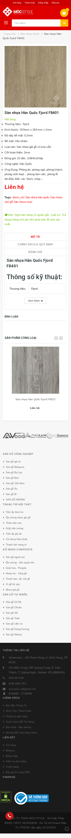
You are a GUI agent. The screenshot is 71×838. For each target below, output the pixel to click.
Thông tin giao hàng (16, 716)
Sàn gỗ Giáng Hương (17, 629)
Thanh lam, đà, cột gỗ (18, 578)
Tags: (9, 197)
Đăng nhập (43, 3)
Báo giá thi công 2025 (18, 772)
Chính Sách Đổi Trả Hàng (20, 721)
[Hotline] (9, 816)
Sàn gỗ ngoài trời (15, 557)
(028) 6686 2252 (17, 683)
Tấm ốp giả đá (13, 533)
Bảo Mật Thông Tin (16, 705)
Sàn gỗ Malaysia (15, 467)
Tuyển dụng (12, 766)
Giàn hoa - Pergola (16, 568)
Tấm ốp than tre (14, 512)
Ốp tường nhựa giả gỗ (18, 517)
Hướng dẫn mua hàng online (21, 732)
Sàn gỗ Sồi (12, 612)
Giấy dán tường (14, 528)
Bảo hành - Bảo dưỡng (18, 727)
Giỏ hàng (17, 3)
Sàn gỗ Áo (11, 488)
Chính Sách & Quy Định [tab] (35, 244)
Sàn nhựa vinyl (23, 201)
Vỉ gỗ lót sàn (13, 584)
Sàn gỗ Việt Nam (15, 483)
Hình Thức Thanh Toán (18, 711)
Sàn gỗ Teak (13, 618)
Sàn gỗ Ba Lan (14, 472)
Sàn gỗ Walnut (14, 634)
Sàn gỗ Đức (12, 478)
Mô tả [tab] (35, 236)
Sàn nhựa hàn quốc (37, 197)
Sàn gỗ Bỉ (11, 494)
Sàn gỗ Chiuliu (14, 607)
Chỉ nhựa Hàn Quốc (16, 539)
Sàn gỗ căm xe (14, 623)
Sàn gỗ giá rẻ (13, 461)
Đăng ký (56, 3)
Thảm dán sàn (13, 523)
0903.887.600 (16, 678)
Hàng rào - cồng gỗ (16, 573)
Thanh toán (30, 3)
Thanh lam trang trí (16, 544)
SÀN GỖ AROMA (15, 499)
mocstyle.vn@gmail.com (22, 689)
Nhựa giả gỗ (12, 589)
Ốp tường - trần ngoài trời (20, 562)
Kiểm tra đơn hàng (16, 761)
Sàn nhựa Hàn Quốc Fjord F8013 (35, 399)
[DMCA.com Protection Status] (5, 796)
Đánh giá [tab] (35, 251)
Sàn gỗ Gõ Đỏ (13, 602)
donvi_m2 (19, 197)
